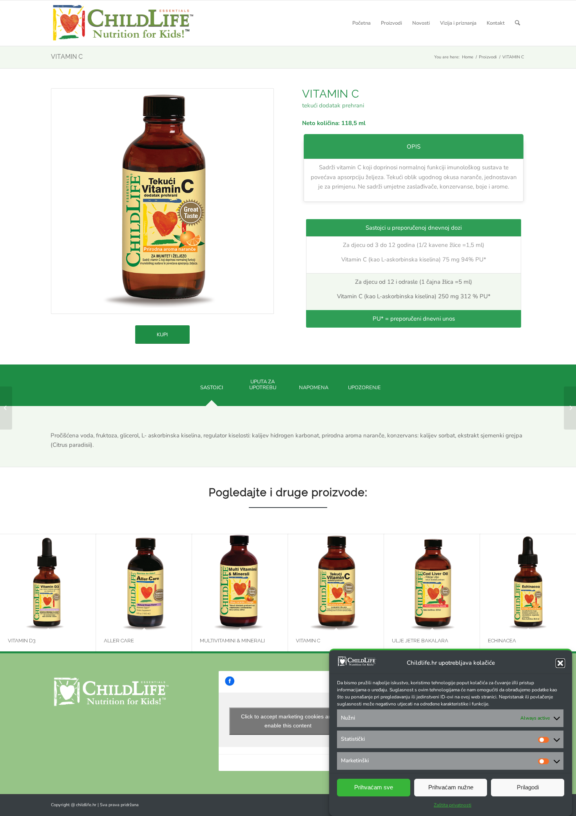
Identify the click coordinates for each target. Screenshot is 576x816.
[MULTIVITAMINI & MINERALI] (240, 582)
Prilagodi (528, 787)
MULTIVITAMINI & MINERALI (232, 641)
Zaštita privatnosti (452, 805)
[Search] (517, 23)
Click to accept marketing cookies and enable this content (288, 721)
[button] (560, 663)
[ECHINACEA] (528, 582)
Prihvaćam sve (373, 787)
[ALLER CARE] (144, 582)
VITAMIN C (67, 56)
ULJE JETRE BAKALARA (420, 641)
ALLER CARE (119, 641)
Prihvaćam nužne (450, 787)
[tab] (211, 390)
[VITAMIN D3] (48, 582)
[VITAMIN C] (336, 582)
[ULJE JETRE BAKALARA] (432, 582)
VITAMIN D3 (22, 641)
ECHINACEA (502, 641)
